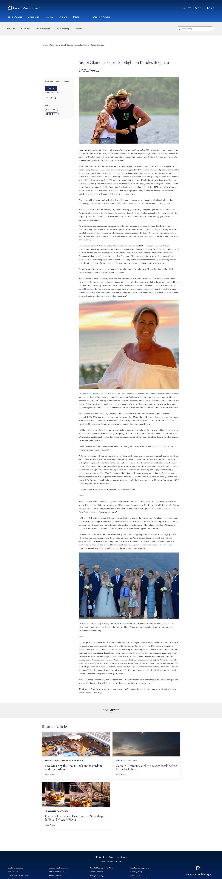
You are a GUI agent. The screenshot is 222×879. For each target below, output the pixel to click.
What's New (53, 45)
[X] (51, 98)
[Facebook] (47, 98)
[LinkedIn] (55, 98)
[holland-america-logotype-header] (24, 7)
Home (44, 45)
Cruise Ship (51, 110)
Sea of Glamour (121, 200)
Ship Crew (132, 761)
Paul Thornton (85, 150)
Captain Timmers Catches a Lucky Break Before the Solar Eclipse (146, 767)
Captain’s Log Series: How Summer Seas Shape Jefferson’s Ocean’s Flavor (74, 818)
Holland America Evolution (70, 761)
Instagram (162, 670)
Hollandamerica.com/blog (90, 630)
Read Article (50, 775)
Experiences (51, 114)
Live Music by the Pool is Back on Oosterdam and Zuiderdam (73, 767)
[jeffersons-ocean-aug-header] (76, 783)
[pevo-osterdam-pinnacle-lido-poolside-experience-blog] (76, 733)
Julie (93, 70)
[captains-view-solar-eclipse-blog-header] (146, 733)
